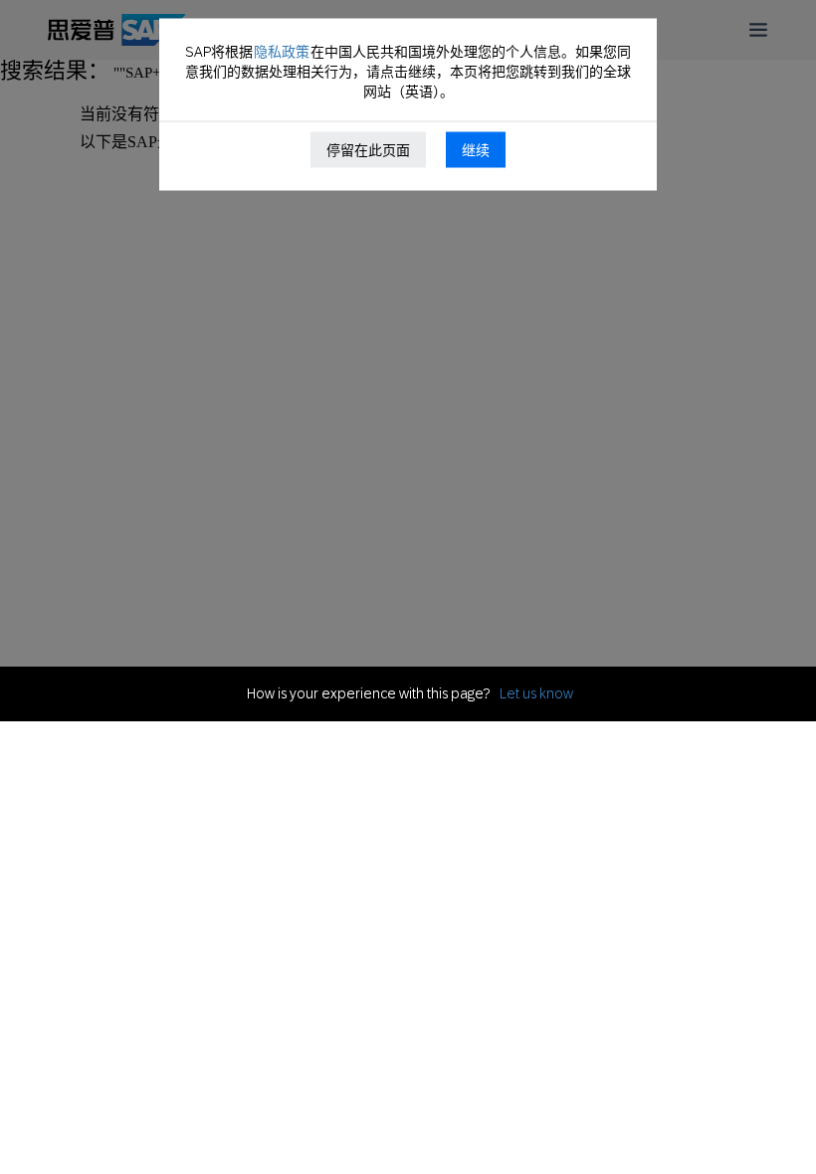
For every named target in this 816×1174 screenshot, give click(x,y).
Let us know (536, 693)
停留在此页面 (368, 150)
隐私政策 (281, 52)
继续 (476, 150)
